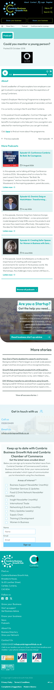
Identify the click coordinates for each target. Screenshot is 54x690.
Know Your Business (10, 26)
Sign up (27, 544)
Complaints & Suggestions (11, 687)
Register (49, 2)
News (3, 620)
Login (43, 2)
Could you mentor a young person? (39, 26)
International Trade (19, 503)
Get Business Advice (10, 611)
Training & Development (22, 518)
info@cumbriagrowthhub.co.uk (28, 644)
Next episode (44, 138)
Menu (47, 8)
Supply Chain (16, 514)
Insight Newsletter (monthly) (24, 499)
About (26, 2)
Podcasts (25, 26)
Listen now (8, 187)
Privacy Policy (6, 682)
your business (13, 20)
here (8, 131)
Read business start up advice (26, 337)
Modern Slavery (30, 687)
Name (6, 527)
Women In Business (19, 522)
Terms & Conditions (22, 682)
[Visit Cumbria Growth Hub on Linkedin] (7, 598)
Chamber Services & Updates (24, 488)
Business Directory (9, 632)
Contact (33, 2)
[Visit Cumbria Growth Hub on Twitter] (11, 598)
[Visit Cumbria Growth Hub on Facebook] (2, 598)
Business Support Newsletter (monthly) (29, 484)
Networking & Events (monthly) (25, 507)
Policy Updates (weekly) (22, 510)
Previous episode (11, 138)
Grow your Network (10, 635)
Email (5, 535)
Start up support (8, 608)
